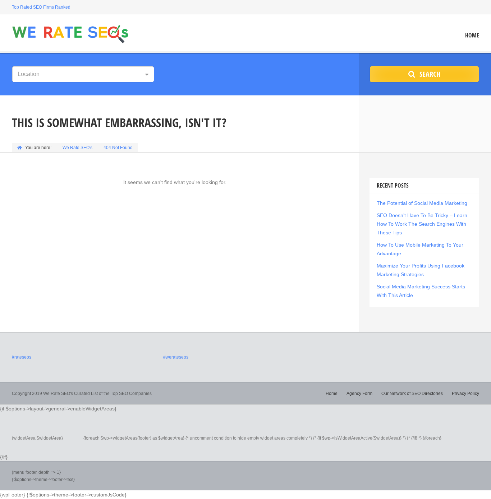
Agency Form (359, 393)
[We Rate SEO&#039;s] (70, 33)
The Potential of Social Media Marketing (422, 203)
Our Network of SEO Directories (412, 393)
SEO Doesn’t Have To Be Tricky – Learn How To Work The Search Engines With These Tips (422, 223)
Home (472, 35)
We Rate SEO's (77, 147)
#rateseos (21, 357)
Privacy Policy (465, 393)
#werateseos (175, 357)
